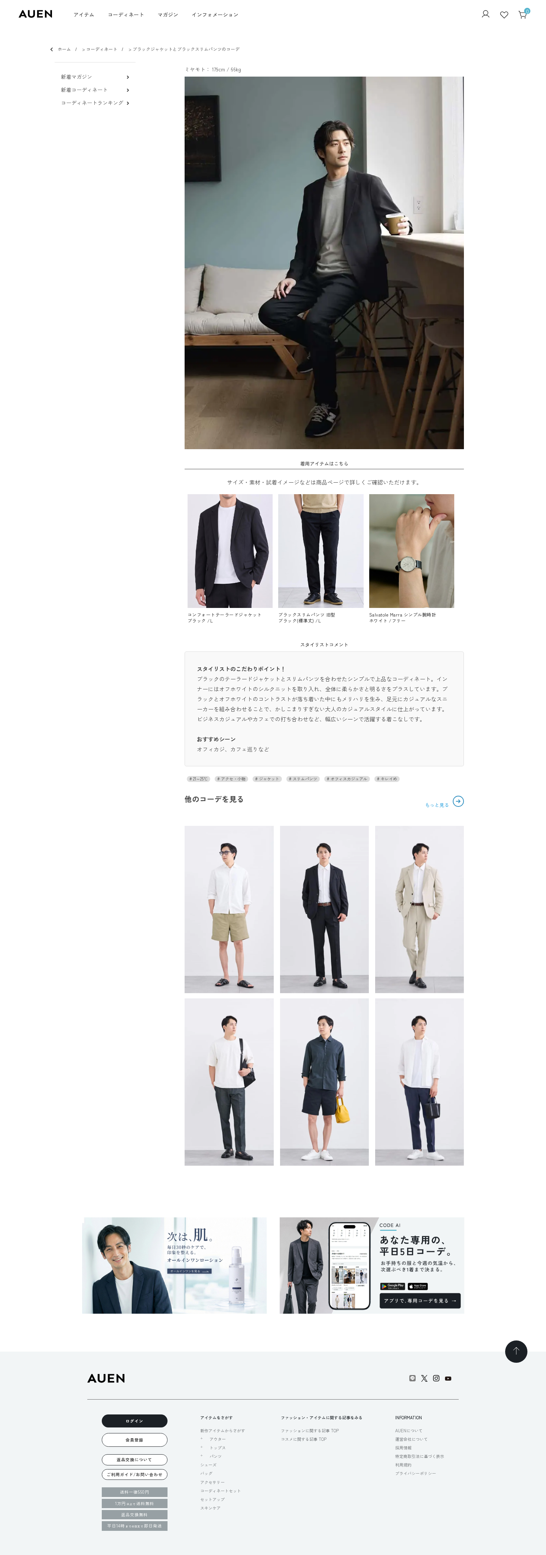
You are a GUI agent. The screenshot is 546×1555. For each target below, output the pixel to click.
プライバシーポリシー (415, 1473)
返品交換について (134, 1459)
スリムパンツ (304, 779)
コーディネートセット (220, 1491)
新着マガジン (76, 77)
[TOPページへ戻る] (516, 1351)
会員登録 (134, 1440)
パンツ (215, 1456)
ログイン (134, 1421)
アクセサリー (212, 1482)
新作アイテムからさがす (222, 1430)
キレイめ (388, 779)
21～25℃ (200, 779)
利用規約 (403, 1465)
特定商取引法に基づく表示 (419, 1456)
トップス (217, 1448)
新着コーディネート (84, 90)
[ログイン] (485, 14)
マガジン (167, 14)
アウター (217, 1439)
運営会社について (411, 1439)
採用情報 (403, 1448)
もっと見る (438, 804)
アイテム (84, 14)
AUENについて (409, 1430)
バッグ (206, 1473)
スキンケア (210, 1508)
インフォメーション (215, 14)
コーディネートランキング (92, 103)
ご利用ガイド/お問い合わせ (135, 1474)
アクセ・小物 (233, 779)
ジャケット (268, 779)
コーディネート (126, 14)
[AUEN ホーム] (35, 15)
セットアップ (212, 1499)
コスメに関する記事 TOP (303, 1439)
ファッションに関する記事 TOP (310, 1430)
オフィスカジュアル (348, 779)
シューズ (208, 1465)
